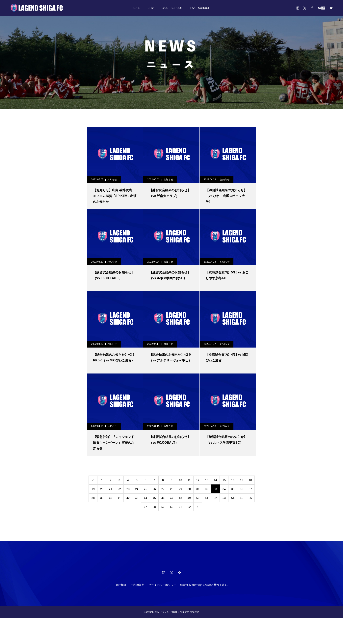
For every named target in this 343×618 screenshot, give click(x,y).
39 (101, 498)
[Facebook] (312, 8)
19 (93, 489)
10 (180, 480)
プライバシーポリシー (162, 584)
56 (250, 498)
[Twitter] (305, 8)
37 (250, 489)
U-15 (136, 8)
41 (119, 498)
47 (171, 498)
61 (180, 506)
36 (241, 489)
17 (241, 480)
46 (163, 498)
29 (180, 489)
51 (206, 498)
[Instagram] (298, 8)
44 (145, 498)
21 (110, 489)
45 (154, 498)
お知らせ (112, 179)
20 (101, 489)
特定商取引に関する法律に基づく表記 (203, 584)
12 (197, 480)
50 (197, 498)
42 (128, 498)
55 (241, 498)
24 (136, 489)
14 (215, 480)
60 (171, 506)
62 (189, 506)
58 (154, 506)
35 (232, 489)
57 (145, 506)
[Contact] (331, 8)
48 (180, 498)
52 (215, 498)
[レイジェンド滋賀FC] (37, 8)
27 (163, 489)
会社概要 (121, 584)
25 (145, 489)
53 (224, 498)
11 (189, 480)
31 (197, 489)
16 (232, 480)
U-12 (150, 8)
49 (189, 498)
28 (171, 489)
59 (163, 506)
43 (136, 498)
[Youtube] (321, 8)
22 (119, 489)
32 (206, 489)
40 (110, 498)
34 (224, 489)
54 (232, 498)
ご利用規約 (138, 584)
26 (154, 489)
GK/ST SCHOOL (172, 8)
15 (224, 480)
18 (250, 480)
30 (189, 489)
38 (93, 498)
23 (128, 489)
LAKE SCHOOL (200, 8)
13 (206, 480)
